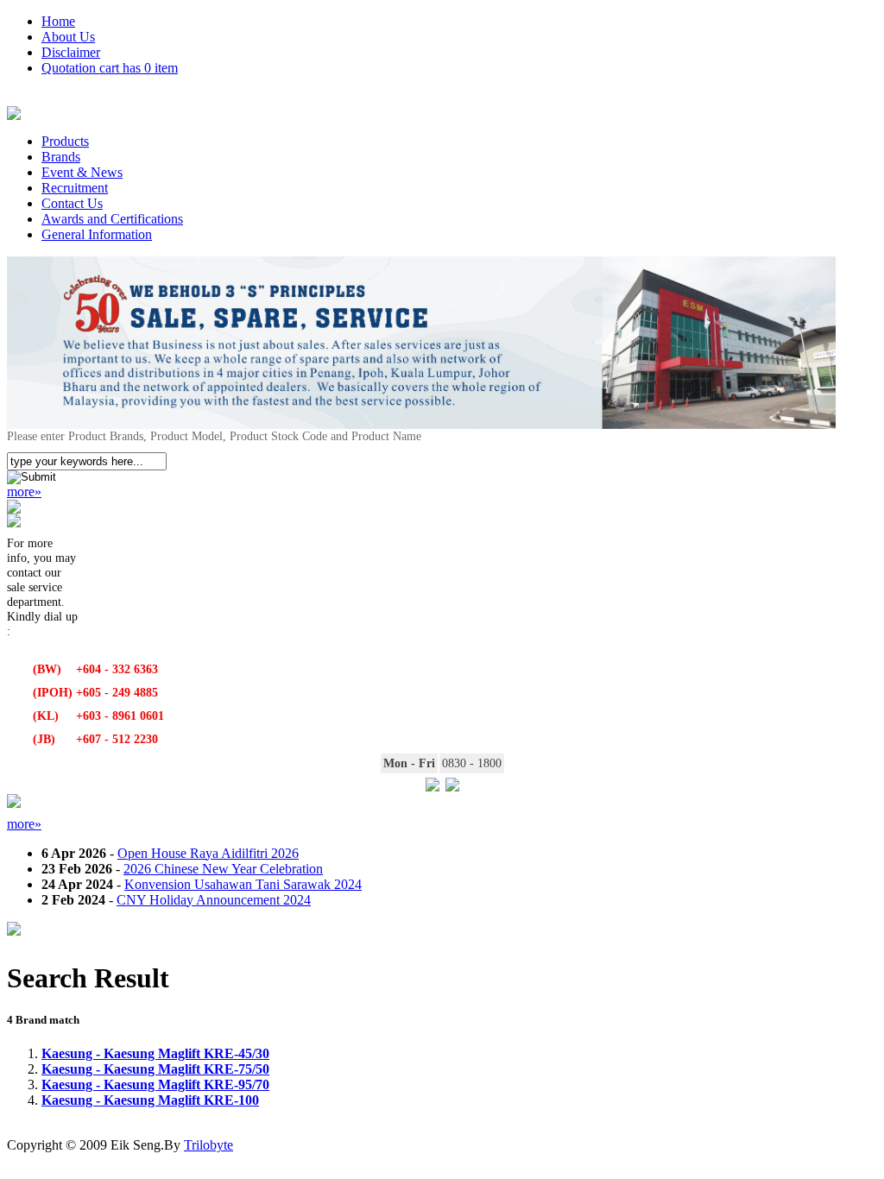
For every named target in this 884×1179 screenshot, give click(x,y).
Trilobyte (208, 1145)
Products (65, 141)
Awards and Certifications (112, 218)
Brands (60, 156)
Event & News (82, 172)
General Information (96, 234)
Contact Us (72, 203)
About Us (68, 36)
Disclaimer (70, 52)
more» (24, 491)
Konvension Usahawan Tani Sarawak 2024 (243, 884)
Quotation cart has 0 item (109, 67)
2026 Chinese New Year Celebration (223, 868)
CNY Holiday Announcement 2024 (214, 899)
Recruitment (74, 187)
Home (58, 21)
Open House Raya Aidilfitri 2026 (208, 853)
